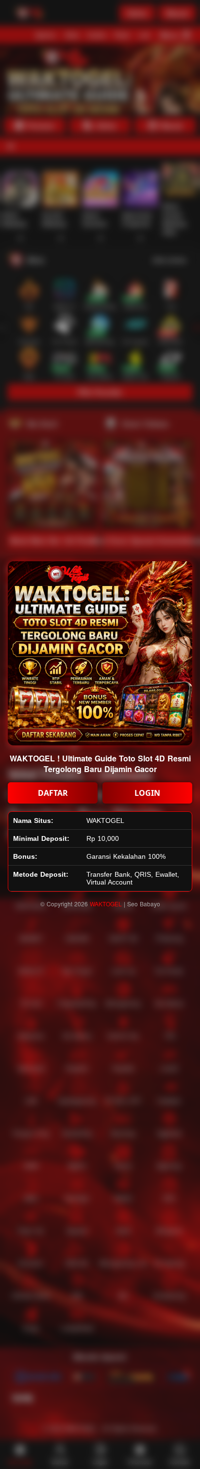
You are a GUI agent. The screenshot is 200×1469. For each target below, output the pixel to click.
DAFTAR (53, 793)
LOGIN (147, 793)
